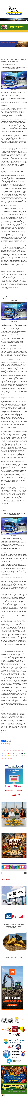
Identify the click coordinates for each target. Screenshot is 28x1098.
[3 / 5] (5, 744)
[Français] (3, 753)
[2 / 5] (3, 744)
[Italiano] (16, 753)
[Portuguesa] (24, 753)
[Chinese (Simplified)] (8, 758)
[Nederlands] (22, 753)
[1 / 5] (1, 744)
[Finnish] (19, 755)
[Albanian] (11, 758)
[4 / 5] (7, 744)
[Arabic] (13, 753)
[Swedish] (5, 755)
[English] (5, 753)
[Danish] (24, 755)
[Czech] (3, 758)
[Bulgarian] (22, 755)
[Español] (8, 753)
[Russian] (3, 755)
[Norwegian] (13, 755)
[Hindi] (16, 755)
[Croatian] (5, 758)
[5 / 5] (9, 744)
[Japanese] (11, 753)
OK (25, 873)
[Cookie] (3, 1095)
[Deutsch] (19, 753)
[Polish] (11, 755)
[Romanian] (8, 755)
